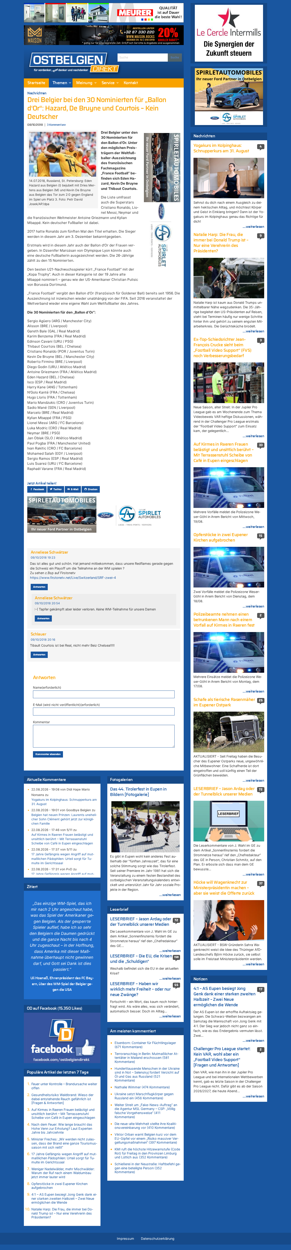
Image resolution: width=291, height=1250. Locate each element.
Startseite (36, 83)
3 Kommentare (56, 124)
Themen (60, 83)
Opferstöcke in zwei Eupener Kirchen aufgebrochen (59, 1186)
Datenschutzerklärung (157, 1238)
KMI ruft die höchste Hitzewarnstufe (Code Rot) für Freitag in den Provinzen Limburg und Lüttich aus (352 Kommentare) (147, 1153)
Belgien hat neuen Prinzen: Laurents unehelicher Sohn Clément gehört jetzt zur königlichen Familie (64, 819)
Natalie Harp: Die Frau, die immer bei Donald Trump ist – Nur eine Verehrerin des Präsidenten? (62, 1213)
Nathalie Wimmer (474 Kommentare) (142, 1087)
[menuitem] (36, 83)
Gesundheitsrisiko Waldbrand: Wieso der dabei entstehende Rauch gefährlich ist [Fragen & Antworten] (62, 1099)
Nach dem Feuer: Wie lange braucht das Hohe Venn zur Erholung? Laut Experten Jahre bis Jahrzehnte (61, 1128)
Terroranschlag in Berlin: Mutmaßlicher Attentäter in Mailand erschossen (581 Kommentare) (146, 1058)
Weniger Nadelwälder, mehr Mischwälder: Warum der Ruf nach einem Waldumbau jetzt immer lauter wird (63, 1173)
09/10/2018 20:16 (43, 639)
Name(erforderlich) (47, 687)
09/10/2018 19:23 (43, 557)
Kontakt (131, 83)
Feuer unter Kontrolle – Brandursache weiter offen (64, 1086)
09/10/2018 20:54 (47, 603)
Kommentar (41, 722)
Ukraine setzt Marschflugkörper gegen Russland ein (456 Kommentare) (144, 1096)
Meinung (84, 83)
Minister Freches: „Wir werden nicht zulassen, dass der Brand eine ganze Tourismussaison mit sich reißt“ (64, 1143)
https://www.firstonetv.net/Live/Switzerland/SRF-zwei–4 (73, 578)
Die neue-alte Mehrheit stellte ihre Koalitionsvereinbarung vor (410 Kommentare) (146, 1126)
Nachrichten (37, 93)
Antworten (39, 587)
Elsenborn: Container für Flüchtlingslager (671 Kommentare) (145, 1045)
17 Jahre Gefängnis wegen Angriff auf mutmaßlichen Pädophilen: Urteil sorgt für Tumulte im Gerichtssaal (62, 858)
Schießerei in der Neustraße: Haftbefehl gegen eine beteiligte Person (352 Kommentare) (148, 1168)
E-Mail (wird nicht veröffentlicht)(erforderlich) (66, 705)
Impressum (125, 1238)
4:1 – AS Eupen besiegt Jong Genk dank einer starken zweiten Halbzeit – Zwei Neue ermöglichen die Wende (64, 1198)
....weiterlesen (170, 895)
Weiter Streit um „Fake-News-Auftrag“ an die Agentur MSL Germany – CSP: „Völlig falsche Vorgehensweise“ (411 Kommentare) (146, 1111)
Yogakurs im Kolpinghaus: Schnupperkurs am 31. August (64, 802)
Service (108, 83)
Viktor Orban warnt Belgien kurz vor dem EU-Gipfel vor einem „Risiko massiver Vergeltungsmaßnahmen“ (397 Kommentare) (146, 1138)
